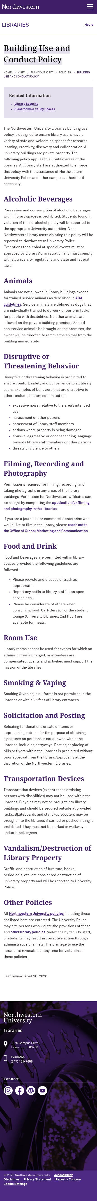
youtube (42, 1090)
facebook (19, 1090)
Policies (65, 72)
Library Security (26, 103)
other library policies (27, 932)
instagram (8, 1090)
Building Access (15, 1130)
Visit (21, 72)
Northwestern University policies (36, 913)
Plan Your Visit (42, 72)
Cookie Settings (15, 1184)
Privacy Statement (37, 1179)
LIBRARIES (15, 25)
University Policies (17, 1159)
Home (8, 72)
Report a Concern (68, 1179)
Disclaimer (11, 1179)
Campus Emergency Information (27, 1137)
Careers (9, 1144)
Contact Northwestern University (28, 1152)
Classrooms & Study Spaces (34, 109)
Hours (89, 24)
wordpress (31, 1090)
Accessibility (63, 1175)
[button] (90, 6)
